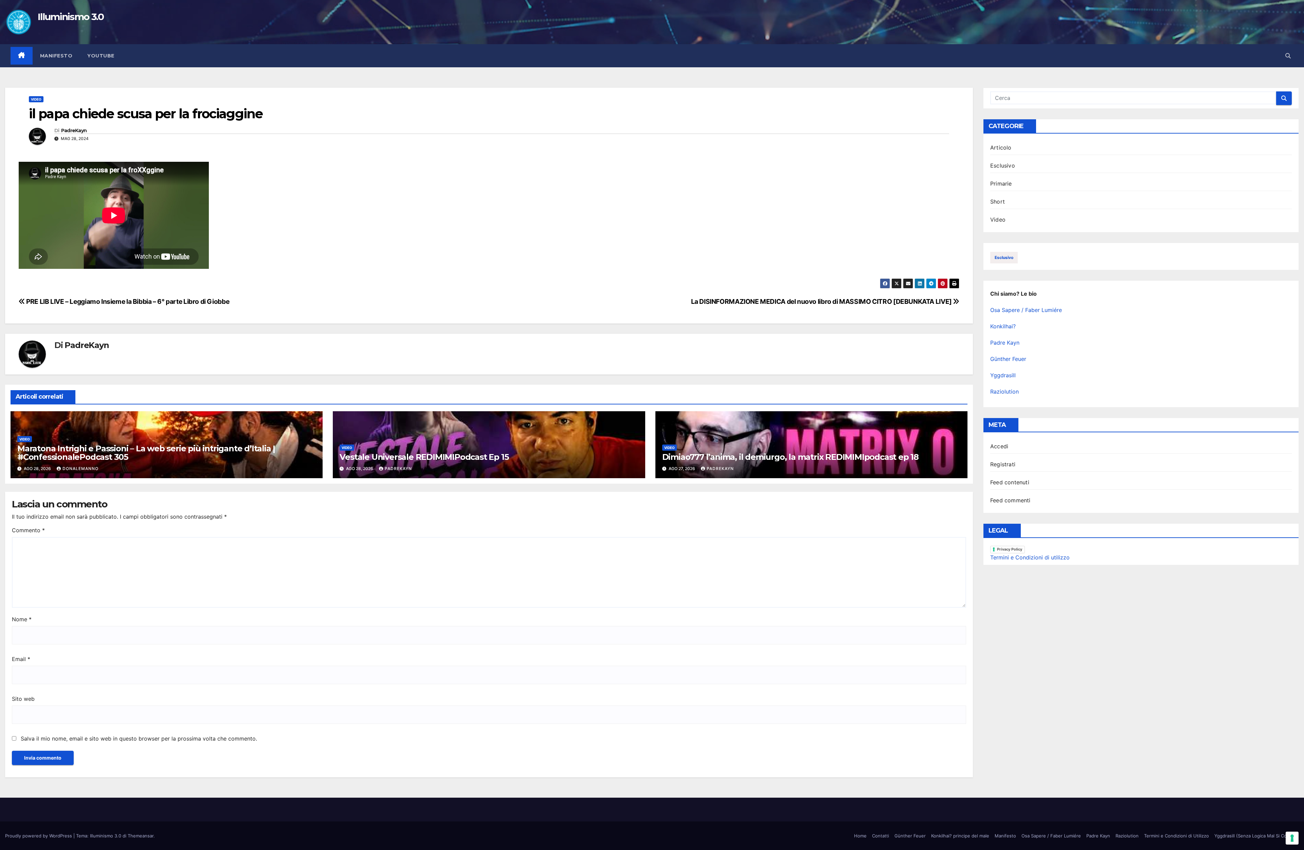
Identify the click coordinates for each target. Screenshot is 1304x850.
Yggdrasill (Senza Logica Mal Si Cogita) (1255, 835)
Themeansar (140, 835)
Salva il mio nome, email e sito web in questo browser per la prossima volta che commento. (139, 738)
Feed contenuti (1009, 482)
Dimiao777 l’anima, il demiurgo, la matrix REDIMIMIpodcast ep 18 (790, 457)
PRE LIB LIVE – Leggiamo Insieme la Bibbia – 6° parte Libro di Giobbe (127, 301)
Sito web (23, 698)
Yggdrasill (1003, 375)
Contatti (880, 835)
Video (36, 99)
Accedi (999, 446)
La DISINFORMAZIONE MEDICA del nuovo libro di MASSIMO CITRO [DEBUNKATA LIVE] (822, 301)
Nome (22, 619)
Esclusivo (1002, 165)
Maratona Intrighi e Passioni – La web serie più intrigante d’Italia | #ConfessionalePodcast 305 (146, 453)
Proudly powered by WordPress (39, 835)
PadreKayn (74, 131)
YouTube (100, 56)
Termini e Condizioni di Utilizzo (1176, 835)
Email (21, 659)
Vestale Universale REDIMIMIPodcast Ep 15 (424, 457)
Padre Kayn (1004, 342)
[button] (1288, 55)
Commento (28, 530)
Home (860, 835)
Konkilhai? (1003, 326)
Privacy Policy (1009, 549)
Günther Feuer (1008, 358)
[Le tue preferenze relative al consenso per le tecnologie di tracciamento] (1292, 838)
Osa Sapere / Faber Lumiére (1026, 310)
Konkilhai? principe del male (960, 835)
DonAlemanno (80, 468)
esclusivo (1004, 257)
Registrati (1002, 464)
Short (997, 201)
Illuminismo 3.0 (71, 16)
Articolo (1001, 147)
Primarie (1001, 183)
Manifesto (56, 56)
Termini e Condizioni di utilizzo (1030, 557)
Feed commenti (1010, 500)
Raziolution (1004, 391)
